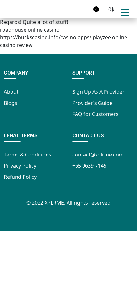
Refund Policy (20, 176)
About (11, 91)
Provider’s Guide (92, 102)
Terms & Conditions (27, 154)
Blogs (10, 102)
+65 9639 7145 (89, 165)
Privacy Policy (20, 165)
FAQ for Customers (95, 114)
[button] (87, 9)
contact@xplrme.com (98, 154)
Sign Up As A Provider (98, 91)
